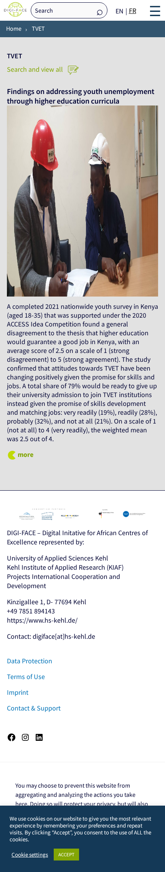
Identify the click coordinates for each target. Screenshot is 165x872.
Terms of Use (26, 676)
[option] (132, 10)
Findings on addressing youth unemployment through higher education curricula (80, 96)
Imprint (17, 692)
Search (100, 11)
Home (13, 28)
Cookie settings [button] (30, 854)
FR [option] (132, 10)
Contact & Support (34, 708)
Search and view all (35, 69)
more (25, 454)
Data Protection (29, 660)
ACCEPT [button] (66, 854)
